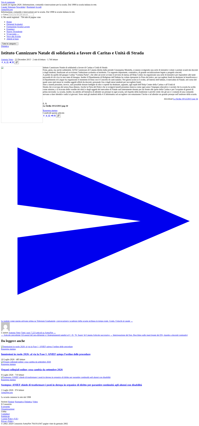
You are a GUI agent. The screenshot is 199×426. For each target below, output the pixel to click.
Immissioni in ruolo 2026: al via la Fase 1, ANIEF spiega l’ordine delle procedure (45, 354)
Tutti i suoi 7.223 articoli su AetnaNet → (38, 333)
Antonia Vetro (7, 59)
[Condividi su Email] (13, 62)
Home (9, 22)
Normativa (19, 402)
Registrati (31, 7)
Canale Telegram (8, 7)
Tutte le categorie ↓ (9, 44)
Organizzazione (7, 409)
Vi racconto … (12, 34)
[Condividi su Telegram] (10, 62)
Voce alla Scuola (13, 36)
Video (35, 402)
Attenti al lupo (12, 39)
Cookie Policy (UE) (9, 419)
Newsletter (20, 7)
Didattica (5, 46)
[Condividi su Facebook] (2, 62)
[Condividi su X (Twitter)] (5, 62)
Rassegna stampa (50, 110)
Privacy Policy (7, 421)
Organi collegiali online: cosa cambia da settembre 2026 (32, 369)
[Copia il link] (16, 62)
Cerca (5, 14)
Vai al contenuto (8, 2)
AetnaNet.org (7, 9)
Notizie (11, 402)
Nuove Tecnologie (14, 31)
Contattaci (5, 414)
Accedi (38, 7)
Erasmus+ (10, 29)
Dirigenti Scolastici (14, 24)
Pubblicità (5, 416)
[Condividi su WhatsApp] (7, 62)
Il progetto (5, 406)
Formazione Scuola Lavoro (18, 27)
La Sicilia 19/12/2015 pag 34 (185, 99)
